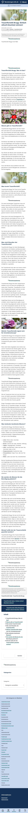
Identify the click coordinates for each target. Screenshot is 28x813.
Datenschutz (4, 799)
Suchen (20, 655)
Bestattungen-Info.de (11, 2)
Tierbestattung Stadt (5, 767)
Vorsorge (8, 811)
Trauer (2, 771)
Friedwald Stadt (4, 743)
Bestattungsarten (4, 719)
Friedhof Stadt (4, 736)
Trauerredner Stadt (5, 780)
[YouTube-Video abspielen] (14, 117)
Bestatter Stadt (4, 712)
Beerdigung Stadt (4, 708)
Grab (2, 745)
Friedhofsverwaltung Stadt (6, 741)
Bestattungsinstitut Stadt (6, 721)
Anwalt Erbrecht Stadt (5, 701)
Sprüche (17, 538)
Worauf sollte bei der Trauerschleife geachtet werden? (12, 642)
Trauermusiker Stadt (5, 778)
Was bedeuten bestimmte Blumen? (13, 634)
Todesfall (3, 769)
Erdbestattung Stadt (5, 732)
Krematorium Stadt (5, 754)
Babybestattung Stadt (5, 703)
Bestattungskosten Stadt (6, 723)
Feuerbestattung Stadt (5, 734)
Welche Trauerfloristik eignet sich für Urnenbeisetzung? (14, 630)
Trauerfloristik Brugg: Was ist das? (14, 619)
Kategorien (6, 681)
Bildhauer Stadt (4, 728)
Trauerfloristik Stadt (18, 29)
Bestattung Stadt (4, 717)
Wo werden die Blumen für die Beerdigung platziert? (14, 637)
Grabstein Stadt (4, 747)
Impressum (4, 797)
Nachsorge (3, 758)
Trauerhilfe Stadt (4, 776)
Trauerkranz (19, 99)
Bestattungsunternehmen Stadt (7, 725)
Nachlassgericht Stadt (5, 756)
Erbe (19, 811)
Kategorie (11, 29)
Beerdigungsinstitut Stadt (6, 710)
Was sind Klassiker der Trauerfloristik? (12, 626)
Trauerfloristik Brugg (18, 596)
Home (3, 811)
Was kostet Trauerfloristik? (13, 623)
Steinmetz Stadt (4, 763)
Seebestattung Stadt (5, 760)
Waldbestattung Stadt (5, 785)
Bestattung (14, 811)
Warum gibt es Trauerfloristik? (14, 622)
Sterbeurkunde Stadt (5, 765)
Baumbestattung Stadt (5, 706)
